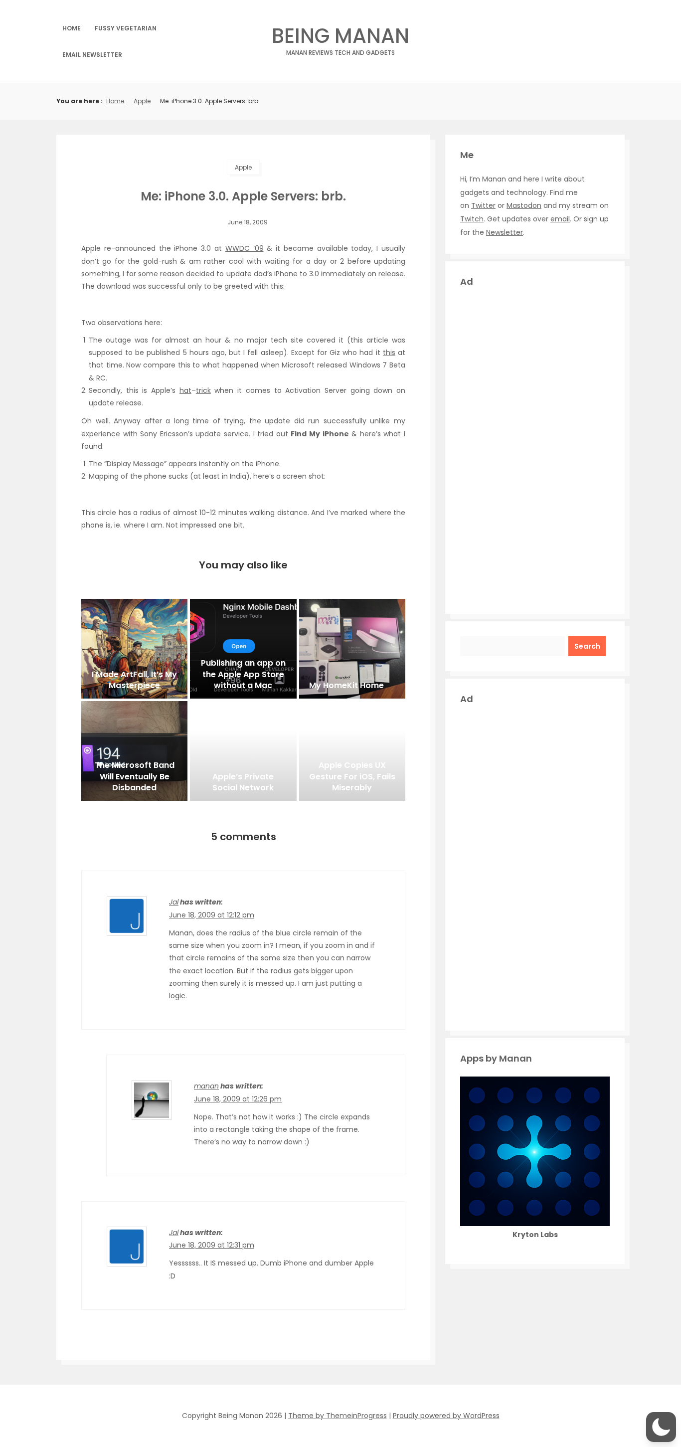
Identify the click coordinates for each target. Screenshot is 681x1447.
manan (206, 1086)
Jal (173, 902)
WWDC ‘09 (244, 248)
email (560, 219)
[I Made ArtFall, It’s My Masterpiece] (134, 649)
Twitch (472, 219)
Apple (142, 101)
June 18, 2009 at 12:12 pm (211, 915)
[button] (661, 1427)
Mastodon (524, 205)
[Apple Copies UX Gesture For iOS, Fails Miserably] (352, 751)
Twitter (483, 205)
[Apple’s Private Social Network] (243, 751)
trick (203, 390)
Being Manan (340, 38)
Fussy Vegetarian (126, 28)
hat (185, 390)
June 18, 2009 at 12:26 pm (238, 1099)
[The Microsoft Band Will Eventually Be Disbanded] (134, 751)
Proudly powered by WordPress (446, 1416)
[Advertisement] (535, 449)
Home (71, 28)
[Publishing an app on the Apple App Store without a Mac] (243, 649)
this (389, 353)
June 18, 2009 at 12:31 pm (211, 1245)
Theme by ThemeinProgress (337, 1416)
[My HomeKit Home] (352, 649)
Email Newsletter (92, 54)
